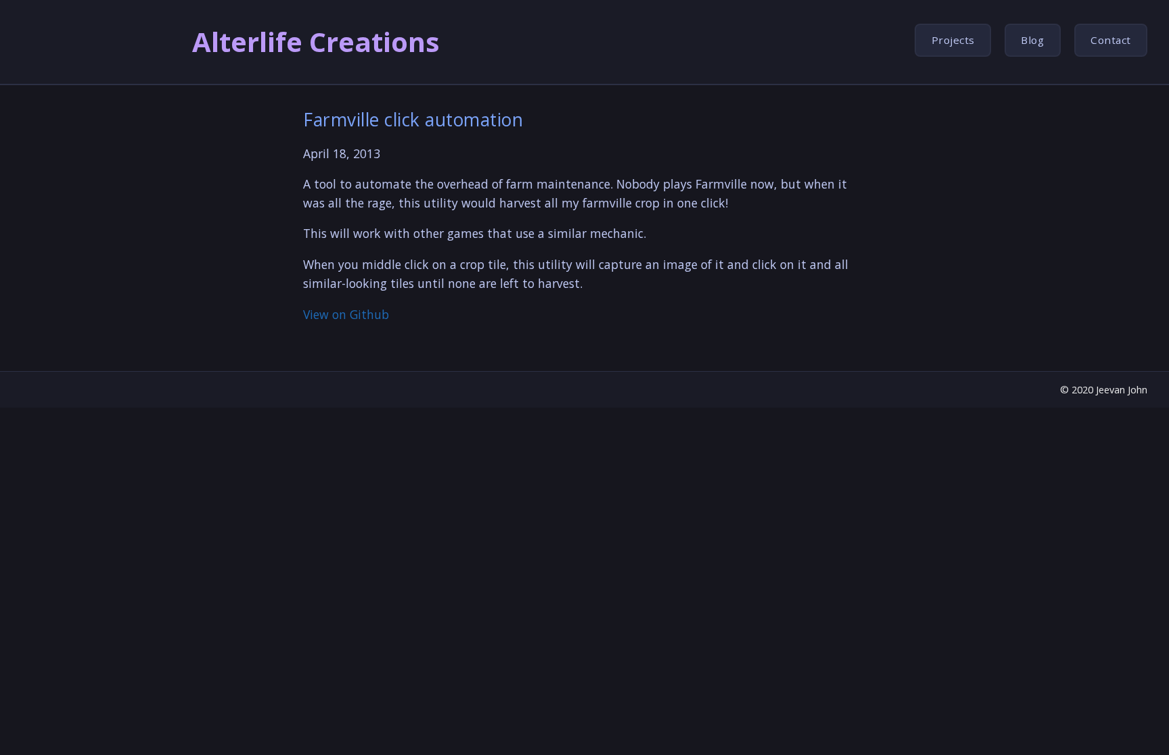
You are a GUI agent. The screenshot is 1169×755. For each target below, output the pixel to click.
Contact (1111, 40)
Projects (953, 40)
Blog (1032, 40)
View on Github (346, 314)
